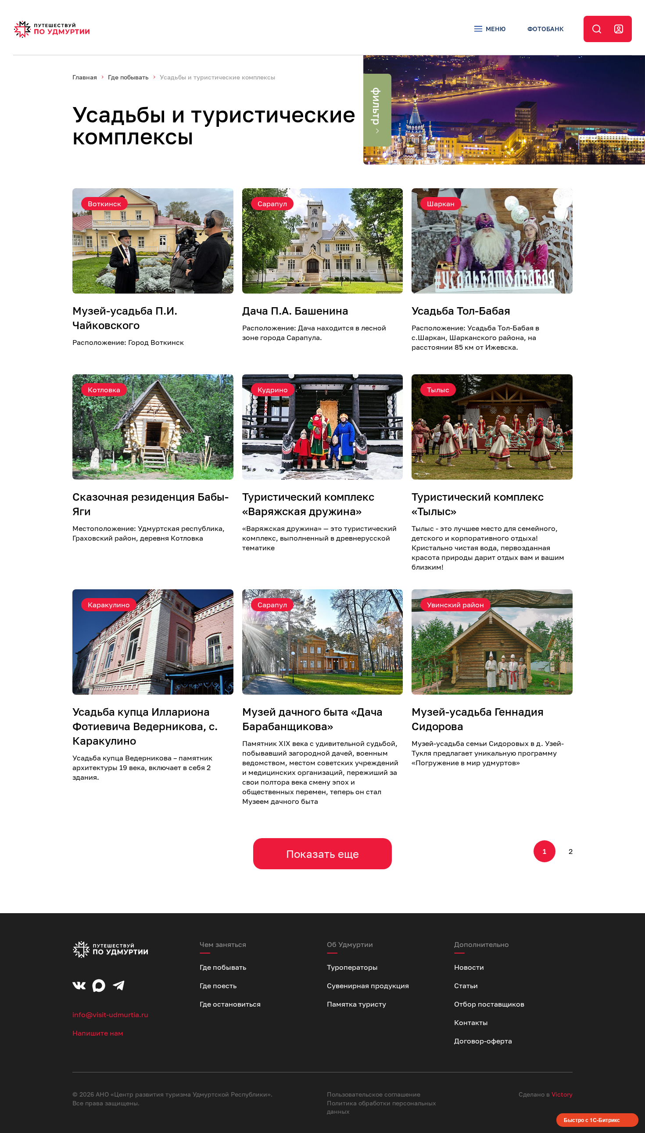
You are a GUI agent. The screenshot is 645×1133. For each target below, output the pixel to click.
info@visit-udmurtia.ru (110, 1014)
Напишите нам (97, 1033)
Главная (84, 77)
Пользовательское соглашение (373, 1094)
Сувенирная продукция (368, 985)
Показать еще (322, 853)
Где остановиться (230, 1004)
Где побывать (128, 77)
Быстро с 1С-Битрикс (592, 1120)
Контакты (471, 1022)
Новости (469, 967)
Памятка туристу (356, 1004)
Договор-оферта (483, 1040)
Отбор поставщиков (489, 1004)
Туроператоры (352, 967)
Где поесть (218, 985)
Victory (562, 1094)
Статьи (466, 985)
